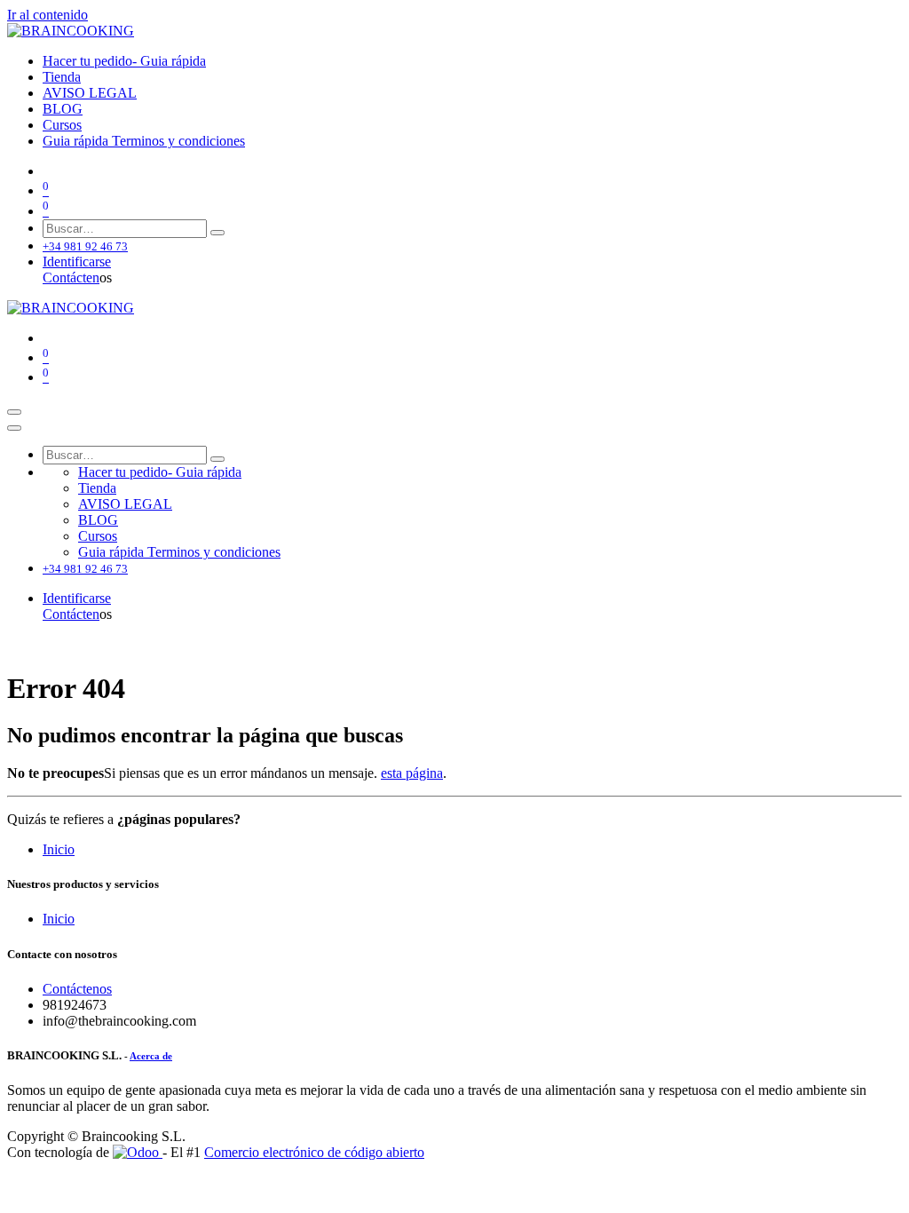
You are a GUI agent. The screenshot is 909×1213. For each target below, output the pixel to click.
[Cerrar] (14, 428)
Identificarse (77, 261)
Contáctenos (77, 988)
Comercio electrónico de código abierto (314, 1152)
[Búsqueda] (217, 232)
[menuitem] (124, 60)
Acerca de (151, 1055)
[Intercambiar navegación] (14, 412)
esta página (412, 773)
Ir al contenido (47, 14)
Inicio (59, 849)
